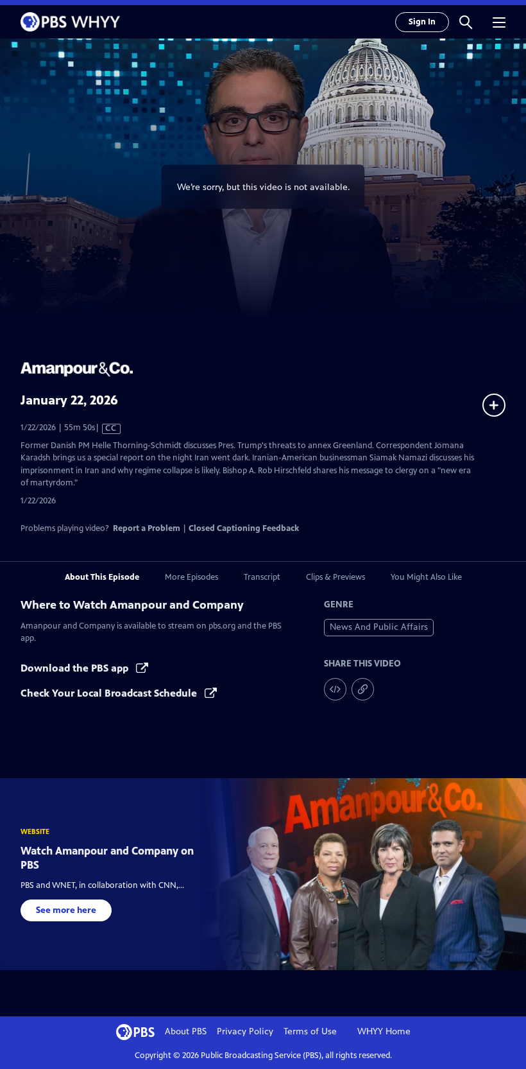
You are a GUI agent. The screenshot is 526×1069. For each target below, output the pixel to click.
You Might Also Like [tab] (426, 577)
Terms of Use (310, 1031)
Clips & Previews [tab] (335, 577)
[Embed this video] (335, 689)
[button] (465, 22)
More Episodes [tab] (191, 577)
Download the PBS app (76, 668)
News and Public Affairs (379, 626)
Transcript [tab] (262, 577)
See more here (66, 910)
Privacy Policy (245, 1031)
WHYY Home (384, 1031)
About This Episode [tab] (102, 577)
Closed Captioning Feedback (244, 528)
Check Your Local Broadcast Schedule (110, 693)
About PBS (186, 1031)
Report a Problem (146, 528)
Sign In (422, 22)
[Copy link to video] (363, 689)
